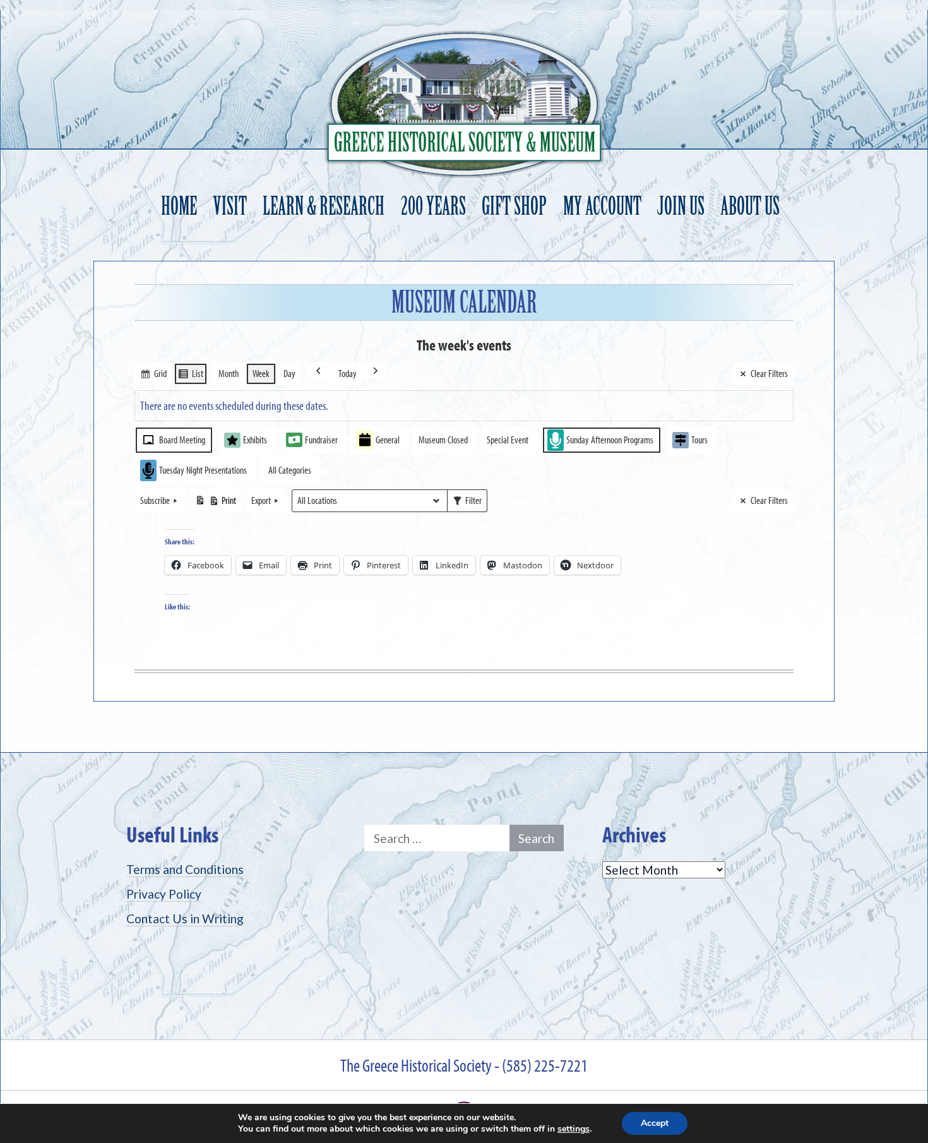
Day (289, 373)
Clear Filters (769, 373)
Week (261, 373)
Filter (467, 503)
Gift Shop (514, 206)
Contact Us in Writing (185, 918)
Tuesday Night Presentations (203, 470)
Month (228, 373)
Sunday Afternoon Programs (609, 439)
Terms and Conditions (185, 869)
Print (215, 503)
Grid (153, 376)
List (190, 376)
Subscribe (155, 500)
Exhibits (255, 439)
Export (261, 500)
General (388, 439)
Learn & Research (323, 206)
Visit (230, 206)
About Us (750, 206)
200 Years (433, 206)
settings (573, 1129)
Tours (699, 439)
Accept (655, 1123)
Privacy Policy (163, 894)
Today (347, 373)
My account (602, 206)
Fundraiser (321, 439)
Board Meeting (182, 439)
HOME (179, 206)
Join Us (681, 206)
